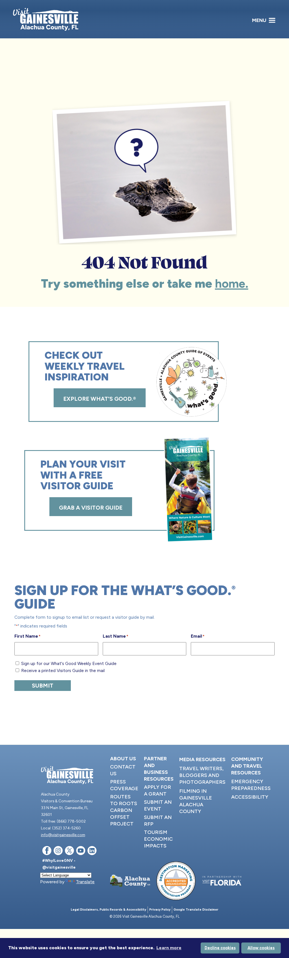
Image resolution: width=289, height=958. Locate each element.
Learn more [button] (168, 947)
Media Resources (202, 759)
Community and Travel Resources (247, 766)
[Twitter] (69, 851)
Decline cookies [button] (220, 947)
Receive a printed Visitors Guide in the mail (63, 670)
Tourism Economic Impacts (158, 839)
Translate (85, 881)
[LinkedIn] (92, 851)
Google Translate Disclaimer (196, 909)
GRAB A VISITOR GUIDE (90, 507)
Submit (42, 685)
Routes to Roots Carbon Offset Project (123, 810)
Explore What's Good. (99, 398)
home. (231, 283)
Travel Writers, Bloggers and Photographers (202, 775)
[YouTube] (80, 851)
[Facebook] (46, 851)
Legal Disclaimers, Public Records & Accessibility (108, 909)
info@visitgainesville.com (63, 835)
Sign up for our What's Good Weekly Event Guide (69, 663)
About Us (123, 759)
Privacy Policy (159, 909)
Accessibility (249, 797)
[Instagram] (58, 851)
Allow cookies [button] (261, 947)
